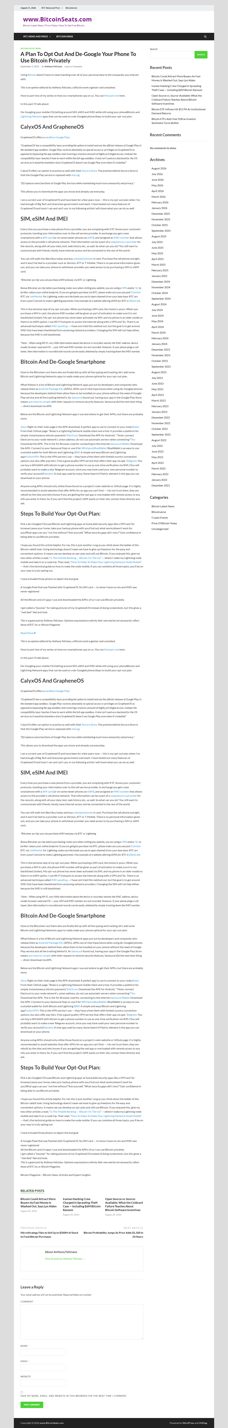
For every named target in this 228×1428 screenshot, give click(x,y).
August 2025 (159, 236)
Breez (135, 426)
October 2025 (160, 224)
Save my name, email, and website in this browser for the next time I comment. (74, 1396)
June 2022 (158, 451)
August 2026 (159, 168)
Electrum (72, 435)
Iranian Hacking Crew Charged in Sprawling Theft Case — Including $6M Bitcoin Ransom (82, 1204)
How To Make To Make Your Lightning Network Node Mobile (106, 562)
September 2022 (161, 434)
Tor (133, 439)
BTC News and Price (51, 8)
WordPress (188, 1423)
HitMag (203, 1423)
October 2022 (160, 428)
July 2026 (157, 174)
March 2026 (159, 196)
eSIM (90, 237)
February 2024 (160, 338)
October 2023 (160, 360)
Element (48, 473)
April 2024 (158, 326)
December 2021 (161, 485)
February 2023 (160, 406)
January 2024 (159, 343)
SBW (76, 452)
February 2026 (160, 202)
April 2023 (158, 394)
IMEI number (121, 237)
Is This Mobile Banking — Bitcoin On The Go (75, 557)
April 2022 (158, 462)
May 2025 (157, 253)
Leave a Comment (73, 66)
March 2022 (159, 468)
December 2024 (161, 281)
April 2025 (158, 258)
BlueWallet (100, 448)
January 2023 (159, 411)
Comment (28, 1301)
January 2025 (159, 275)
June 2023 (158, 383)
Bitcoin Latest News (31, 48)
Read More (27, 632)
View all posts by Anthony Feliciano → (65, 1258)
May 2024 (157, 321)
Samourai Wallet (119, 443)
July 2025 (157, 241)
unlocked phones (83, 258)
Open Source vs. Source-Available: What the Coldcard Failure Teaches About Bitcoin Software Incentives (124, 1204)
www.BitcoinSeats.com (57, 19)
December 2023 (161, 349)
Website (26, 1376)
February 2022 (160, 474)
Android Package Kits (51, 388)
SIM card (48, 237)
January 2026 (159, 207)
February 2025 (160, 270)
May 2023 (157, 389)
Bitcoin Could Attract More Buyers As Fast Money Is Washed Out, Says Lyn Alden (39, 1202)
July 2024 (157, 309)
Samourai (76, 397)
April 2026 (158, 191)
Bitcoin (32, 74)
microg (75, 175)
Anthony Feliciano (53, 66)
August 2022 (159, 440)
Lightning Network (31, 116)
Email (25, 1361)
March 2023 (159, 400)
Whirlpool (87, 448)
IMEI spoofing (59, 326)
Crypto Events (160, 517)
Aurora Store (89, 170)
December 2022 (161, 417)
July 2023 (157, 377)
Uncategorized (160, 528)
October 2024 (160, 292)
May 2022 (157, 457)
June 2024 (158, 315)
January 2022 (159, 479)
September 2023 (161, 366)
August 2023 (159, 372)
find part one (111, 95)
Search (154, 48)
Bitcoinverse (71, 8)
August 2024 (159, 304)
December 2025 (161, 213)
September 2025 (161, 230)
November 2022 (161, 423)
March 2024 (159, 332)
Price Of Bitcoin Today (164, 523)
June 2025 (158, 247)
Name (25, 1346)
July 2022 (157, 445)
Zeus (23, 426)
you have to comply (40, 401)
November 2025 (161, 219)
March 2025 (159, 264)
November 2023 (161, 355)
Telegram (131, 460)
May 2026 (157, 185)
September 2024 (161, 298)
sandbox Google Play (57, 137)
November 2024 (161, 287)
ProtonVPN (32, 456)
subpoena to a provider (123, 241)
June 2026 (158, 179)
